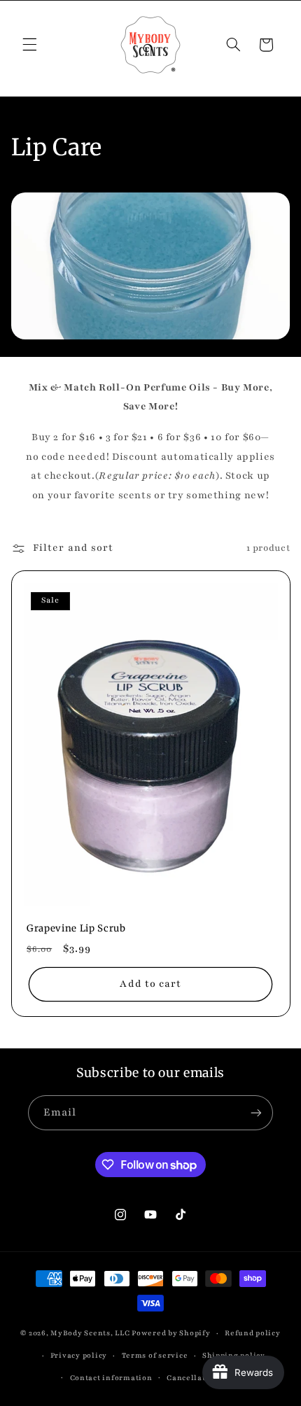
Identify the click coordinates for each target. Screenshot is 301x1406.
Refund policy (253, 1333)
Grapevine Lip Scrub (76, 928)
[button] (29, 45)
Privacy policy (78, 1356)
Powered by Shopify (171, 1333)
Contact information (111, 1378)
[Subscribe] (256, 1112)
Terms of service (155, 1356)
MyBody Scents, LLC (90, 1333)
